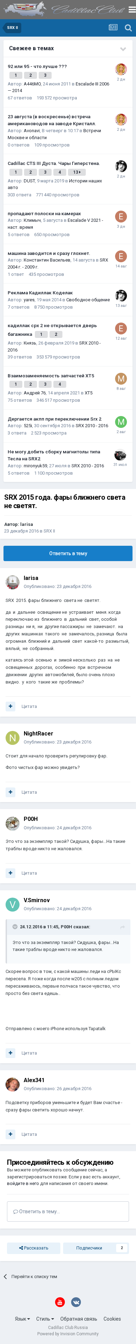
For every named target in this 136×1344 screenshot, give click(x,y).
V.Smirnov (37, 900)
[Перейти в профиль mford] (121, 379)
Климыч (32, 220)
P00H (31, 819)
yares (29, 299)
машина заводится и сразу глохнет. (49, 253)
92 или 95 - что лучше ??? (37, 66)
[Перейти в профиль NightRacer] (13, 738)
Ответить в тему (68, 553)
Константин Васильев (47, 260)
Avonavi (32, 130)
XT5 (88, 392)
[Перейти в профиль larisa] (13, 582)
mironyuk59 (35, 465)
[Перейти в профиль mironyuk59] (120, 455)
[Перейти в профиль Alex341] (13, 1085)
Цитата (29, 706)
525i (28, 425)
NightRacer (38, 733)
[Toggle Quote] (16, 926)
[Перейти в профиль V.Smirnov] (13, 905)
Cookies (112, 1319)
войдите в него (23, 1183)
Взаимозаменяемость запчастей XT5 (51, 375)
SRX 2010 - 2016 (92, 425)
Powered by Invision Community (68, 1333)
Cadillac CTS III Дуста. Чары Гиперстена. (54, 163)
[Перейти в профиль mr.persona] (121, 422)
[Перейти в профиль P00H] (13, 824)
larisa (26, 524)
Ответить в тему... (39, 1211)
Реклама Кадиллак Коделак (40, 292)
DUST (29, 180)
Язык (21, 1319)
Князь (30, 343)
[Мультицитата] (10, 706)
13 (76, 172)
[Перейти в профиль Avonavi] (121, 69)
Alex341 (34, 1080)
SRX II (49, 531)
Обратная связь (78, 1319)
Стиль (43, 1319)
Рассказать (35, 1248)
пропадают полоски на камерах (44, 213)
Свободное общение (88, 299)
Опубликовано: (57, 586)
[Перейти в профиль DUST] (121, 166)
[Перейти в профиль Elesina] (121, 216)
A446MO (32, 83)
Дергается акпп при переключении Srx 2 (54, 419)
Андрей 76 (35, 392)
